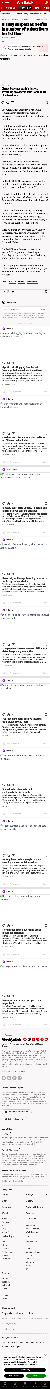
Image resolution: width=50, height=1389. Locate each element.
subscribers (32, 282)
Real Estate (30, 1225)
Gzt (3, 1343)
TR (25, 1039)
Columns (6, 1207)
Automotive (31, 1219)
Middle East (7, 1232)
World (5, 1213)
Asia (3, 1225)
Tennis (4, 1289)
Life (28, 1236)
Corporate (7, 1313)
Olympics (5, 1299)
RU (42, 1039)
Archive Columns (34, 1207)
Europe (5, 1229)
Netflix (21, 282)
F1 (2, 1292)
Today (5, 1194)
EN (29, 1039)
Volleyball (6, 1285)
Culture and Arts (33, 1252)
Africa (4, 1219)
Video (5, 1201)
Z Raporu (11, 1343)
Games (5, 1242)
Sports (5, 1273)
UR (46, 1039)
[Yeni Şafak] (25, 2)
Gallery (29, 1201)
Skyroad (40, 1343)
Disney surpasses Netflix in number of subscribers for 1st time (41, 19)
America (5, 1222)
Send (43, 309)
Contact (20, 1313)
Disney (13, 282)
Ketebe (19, 1343)
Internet (27, 19)
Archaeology (31, 1242)
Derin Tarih (30, 1343)
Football (5, 1278)
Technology (15, 19)
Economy (31, 1213)
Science (5, 1255)
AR (34, 1039)
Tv (27, 1269)
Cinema (29, 1248)
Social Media (7, 1259)
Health (29, 1259)
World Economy (32, 1232)
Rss (31, 1313)
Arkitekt (5, 1347)
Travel (28, 1265)
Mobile (4, 1248)
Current (29, 1255)
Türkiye (29, 1194)
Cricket (5, 1295)
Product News (8, 1252)
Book (28, 1245)
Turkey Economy (33, 1229)
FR (38, 1039)
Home (4, 19)
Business (30, 1222)
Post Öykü (15, 1347)
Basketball (6, 1282)
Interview (30, 1262)
